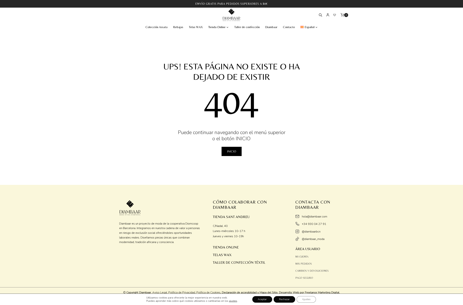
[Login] (328, 15)
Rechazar (284, 299)
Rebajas (178, 27)
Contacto (289, 27)
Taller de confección (247, 27)
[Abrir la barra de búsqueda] (320, 15)
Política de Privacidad (181, 292)
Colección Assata (156, 27)
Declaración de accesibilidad (239, 292)
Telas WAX (196, 27)
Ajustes (306, 299)
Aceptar (262, 299)
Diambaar (271, 27)
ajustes (233, 301)
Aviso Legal (159, 292)
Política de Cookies (208, 292)
